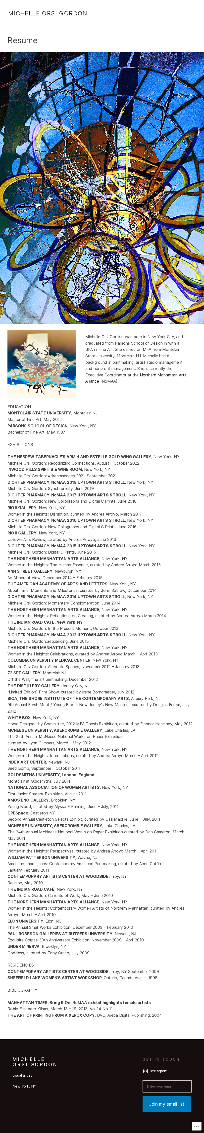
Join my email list (166, 1104)
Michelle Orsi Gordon (48, 13)
